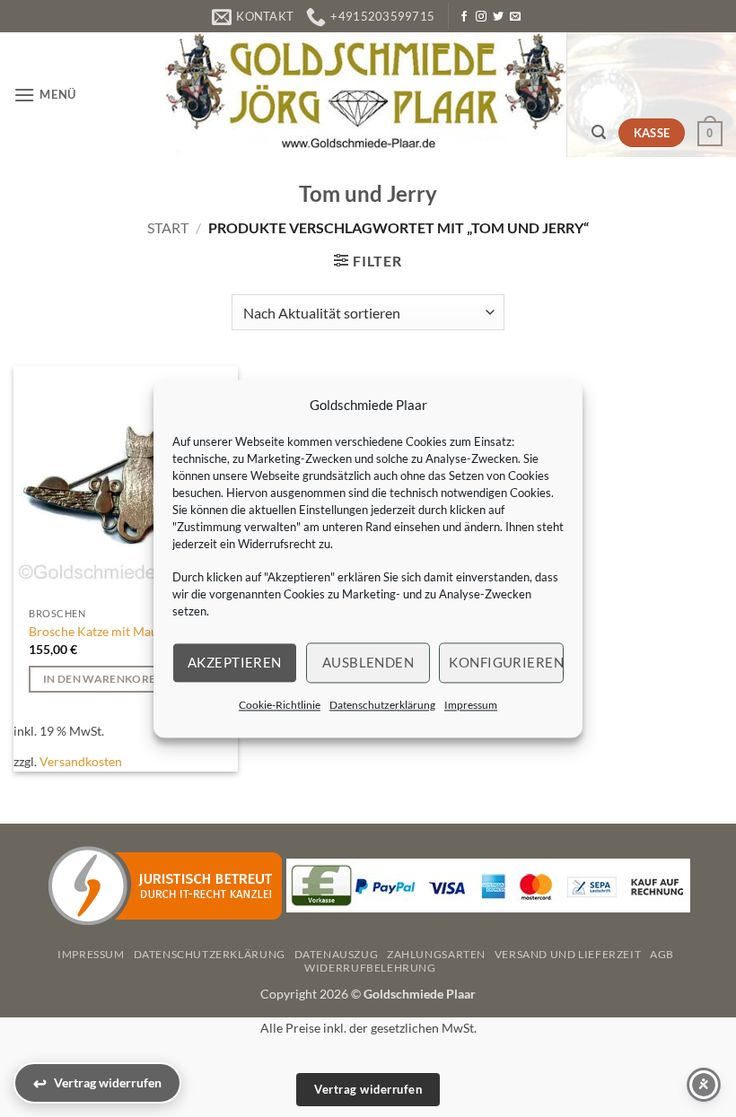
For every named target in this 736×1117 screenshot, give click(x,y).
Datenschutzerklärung (382, 704)
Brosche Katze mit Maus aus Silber (124, 631)
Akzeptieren (235, 662)
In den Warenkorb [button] (100, 679)
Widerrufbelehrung (369, 967)
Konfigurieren (506, 662)
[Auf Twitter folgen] (498, 17)
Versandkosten (80, 761)
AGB (662, 954)
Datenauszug (336, 954)
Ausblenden (368, 662)
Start (167, 227)
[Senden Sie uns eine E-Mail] (515, 17)
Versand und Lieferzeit (568, 954)
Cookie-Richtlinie (279, 704)
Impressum (470, 704)
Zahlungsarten (436, 954)
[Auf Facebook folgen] (464, 17)
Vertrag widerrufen (368, 1089)
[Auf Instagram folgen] (481, 17)
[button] (44, 95)
